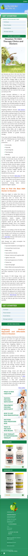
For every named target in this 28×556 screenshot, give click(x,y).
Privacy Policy (11, 551)
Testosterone (9, 529)
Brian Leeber (22, 388)
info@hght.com (10, 521)
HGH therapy (13, 294)
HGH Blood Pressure (11, 542)
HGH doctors (21, 109)
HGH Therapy (9, 528)
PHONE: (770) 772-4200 (11, 519)
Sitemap (15, 551)
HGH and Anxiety (10, 545)
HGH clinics (18, 176)
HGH (24, 376)
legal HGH (7, 237)
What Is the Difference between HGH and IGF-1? (14, 538)
